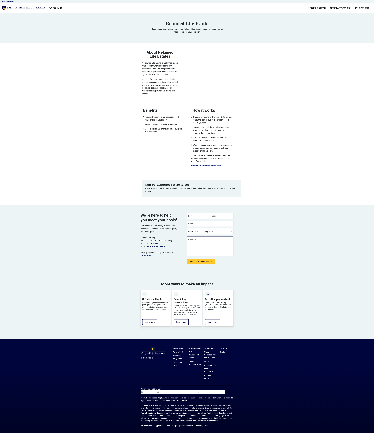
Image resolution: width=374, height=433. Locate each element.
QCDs (206, 361)
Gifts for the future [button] (317, 8)
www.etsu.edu (7, 1)
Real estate (208, 372)
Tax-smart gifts (209, 348)
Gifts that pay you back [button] (340, 8)
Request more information (200, 261)
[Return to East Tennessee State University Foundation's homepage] (153, 351)
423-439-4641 (153, 243)
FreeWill (156, 389)
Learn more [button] (150, 322)
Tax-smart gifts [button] (362, 8)
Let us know (146, 255)
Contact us (224, 352)
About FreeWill (183, 401)
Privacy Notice (214, 421)
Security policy (202, 426)
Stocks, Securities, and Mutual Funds (210, 355)
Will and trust (178, 352)
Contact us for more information (206, 166)
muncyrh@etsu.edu (156, 246)
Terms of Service (199, 421)
